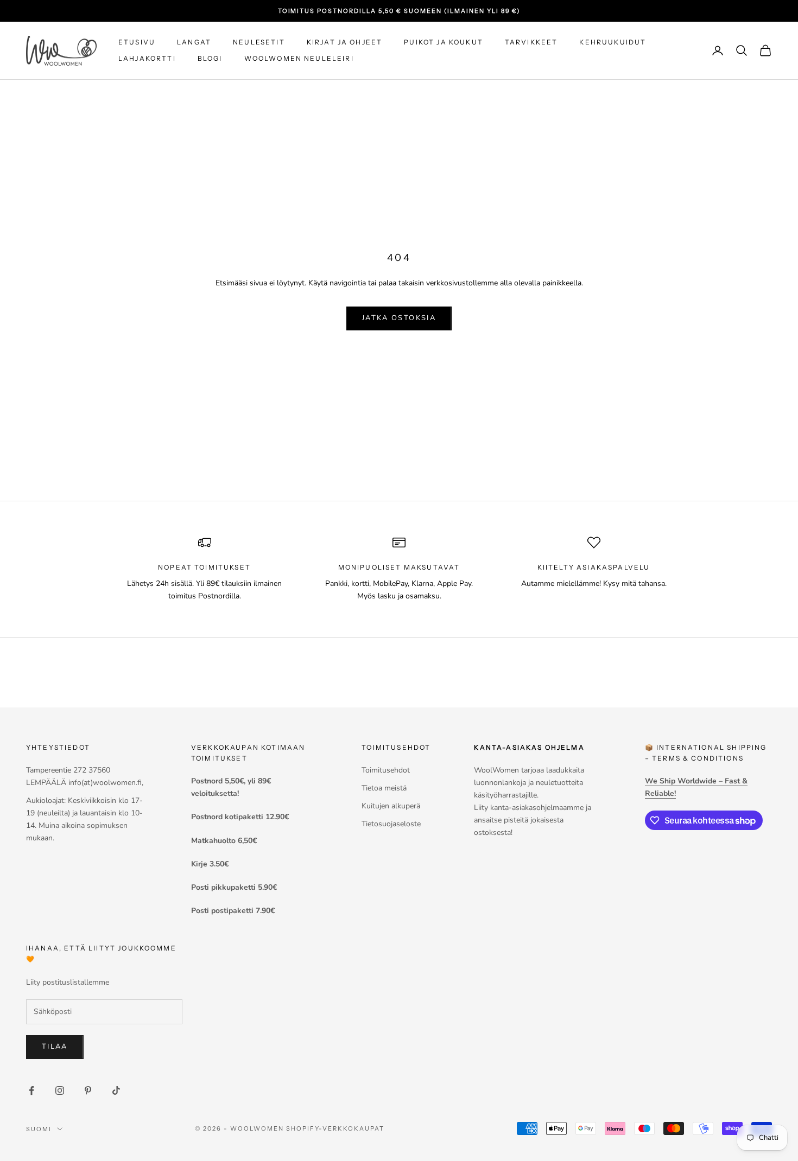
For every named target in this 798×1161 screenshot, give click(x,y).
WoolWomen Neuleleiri (299, 58)
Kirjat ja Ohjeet (345, 42)
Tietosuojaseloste (391, 824)
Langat (194, 42)
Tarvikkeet (531, 42)
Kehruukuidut (612, 42)
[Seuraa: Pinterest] (88, 1090)
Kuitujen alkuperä (391, 806)
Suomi (39, 1129)
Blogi (210, 58)
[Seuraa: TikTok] (116, 1090)
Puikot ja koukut (443, 42)
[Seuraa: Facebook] (31, 1090)
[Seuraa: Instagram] (59, 1090)
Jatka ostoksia (399, 318)
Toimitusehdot (386, 770)
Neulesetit (259, 42)
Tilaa (55, 1046)
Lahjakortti (147, 58)
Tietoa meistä (384, 788)
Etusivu (136, 42)
